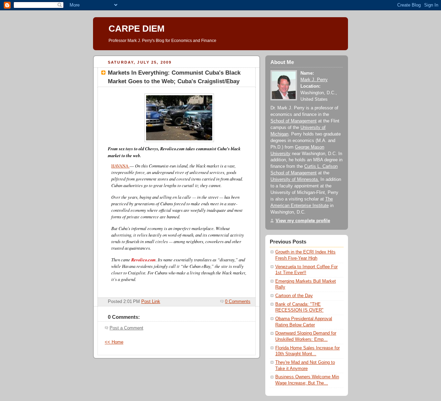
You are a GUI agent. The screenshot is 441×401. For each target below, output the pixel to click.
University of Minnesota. (294, 179)
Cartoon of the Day (294, 295)
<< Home (114, 342)
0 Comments (237, 301)
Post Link (150, 301)
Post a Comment (126, 328)
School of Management (293, 121)
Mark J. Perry (314, 79)
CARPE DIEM (137, 28)
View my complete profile (303, 220)
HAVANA (120, 166)
